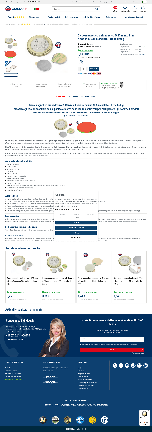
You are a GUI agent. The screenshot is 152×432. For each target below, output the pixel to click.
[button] (11, 75)
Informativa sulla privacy (86, 386)
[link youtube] (127, 365)
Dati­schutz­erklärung (62, 209)
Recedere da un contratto (13, 380)
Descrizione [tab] (61, 97)
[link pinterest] (139, 365)
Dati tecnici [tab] (73, 97)
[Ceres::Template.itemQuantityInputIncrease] (87, 69)
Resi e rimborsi (48, 371)
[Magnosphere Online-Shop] (22, 9)
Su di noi (127, 2)
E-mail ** (84, 338)
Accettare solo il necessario (76, 228)
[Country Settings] (144, 1)
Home (6, 24)
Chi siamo (81, 371)
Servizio (135, 2)
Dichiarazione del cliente (13, 374)
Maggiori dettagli (76, 237)
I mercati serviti (83, 377)
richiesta (142, 54)
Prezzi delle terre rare (85, 380)
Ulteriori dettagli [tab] (88, 97)
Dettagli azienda (83, 389)
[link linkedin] (145, 365)
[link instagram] (133, 365)
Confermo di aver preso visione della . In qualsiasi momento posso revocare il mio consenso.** (110, 344)
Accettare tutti (76, 222)
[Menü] (148, 411)
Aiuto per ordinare (11, 371)
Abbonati (111, 350)
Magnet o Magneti (84, 374)
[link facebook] (121, 365)
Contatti (7, 368)
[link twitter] (115, 365)
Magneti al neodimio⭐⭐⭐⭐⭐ (20, 24)
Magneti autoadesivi (38, 24)
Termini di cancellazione (13, 377)
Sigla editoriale (75, 209)
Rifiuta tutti (76, 233)
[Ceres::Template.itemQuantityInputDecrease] (79, 69)
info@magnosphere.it (15, 2)
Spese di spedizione (94, 57)
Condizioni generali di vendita (87, 383)
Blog (79, 368)
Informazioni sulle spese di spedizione (55, 368)
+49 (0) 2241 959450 (33, 2)
